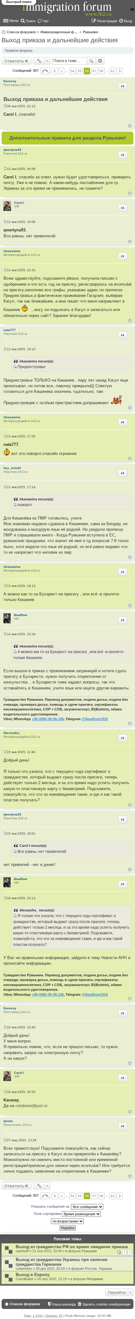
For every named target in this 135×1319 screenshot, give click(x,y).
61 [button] (113, 71)
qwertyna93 (12, 149)
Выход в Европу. (33, 1274)
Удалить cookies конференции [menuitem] (106, 1304)
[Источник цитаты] (15, 367)
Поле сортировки (48, 1214)
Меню (14, 21)
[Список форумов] (67, 12)
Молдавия (95, 1279)
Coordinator (25, 1279)
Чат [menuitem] (46, 21)
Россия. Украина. (99, 1268)
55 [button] (80, 71)
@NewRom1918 (95, 719)
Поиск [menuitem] (30, 21)
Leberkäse (24, 1268)
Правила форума (18, 50)
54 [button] (72, 71)
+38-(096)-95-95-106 (48, 719)
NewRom (20, 615)
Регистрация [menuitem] (107, 21)
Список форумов (21, 32)
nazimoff (22, 1251)
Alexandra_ (12, 733)
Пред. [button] (55, 71)
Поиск (91, 61)
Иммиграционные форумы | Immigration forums (59, 32)
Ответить (14, 61)
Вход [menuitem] (128, 21)
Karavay (9, 81)
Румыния (90, 32)
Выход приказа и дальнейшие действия (60, 40)
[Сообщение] (5, 106)
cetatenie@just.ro (31, 1105)
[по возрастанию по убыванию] (67, 1221)
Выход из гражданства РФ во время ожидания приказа (72, 1246)
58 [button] (101, 71)
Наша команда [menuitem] (64, 1304)
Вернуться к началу (130, 126)
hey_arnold (12, 468)
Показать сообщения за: (51, 1206)
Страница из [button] (45, 71)
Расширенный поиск (100, 61)
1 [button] (61, 71)
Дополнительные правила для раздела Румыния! (67, 137)
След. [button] (120, 71)
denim (8, 1121)
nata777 (9, 330)
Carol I (19, 202)
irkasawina (11, 251)
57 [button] (94, 71)
